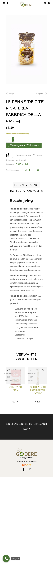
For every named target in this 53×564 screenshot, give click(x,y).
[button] (20, 370)
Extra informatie (26, 191)
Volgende (40, 94)
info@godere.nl (26, 457)
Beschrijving (26, 185)
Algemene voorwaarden (26, 461)
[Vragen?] (6, 558)
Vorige (11, 94)
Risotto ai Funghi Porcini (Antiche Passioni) (38, 390)
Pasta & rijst (22, 164)
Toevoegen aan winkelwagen (25, 145)
